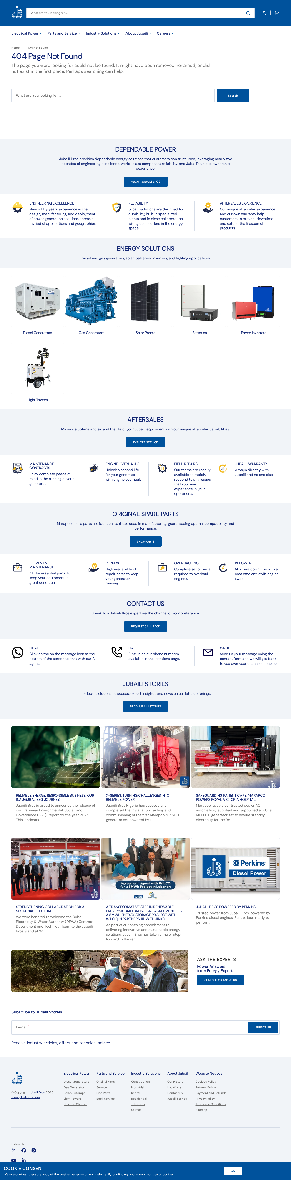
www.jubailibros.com (25, 1097)
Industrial (137, 1087)
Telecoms (138, 1104)
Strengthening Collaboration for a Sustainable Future (50, 909)
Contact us (175, 1093)
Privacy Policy (205, 1099)
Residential (139, 1099)
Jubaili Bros (37, 1092)
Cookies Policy (206, 1082)
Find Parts (103, 1093)
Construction (140, 1082)
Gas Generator (74, 1087)
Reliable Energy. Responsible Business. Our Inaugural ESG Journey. (55, 797)
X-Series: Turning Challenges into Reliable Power (137, 797)
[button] (264, 13)
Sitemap (201, 1110)
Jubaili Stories (177, 1099)
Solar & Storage (74, 1093)
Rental (135, 1093)
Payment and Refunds (211, 1093)
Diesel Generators (76, 1082)
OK (233, 1170)
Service (101, 1087)
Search (233, 96)
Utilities (136, 1110)
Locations (174, 1087)
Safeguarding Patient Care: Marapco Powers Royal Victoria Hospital (230, 797)
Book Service (105, 1099)
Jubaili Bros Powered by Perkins (226, 907)
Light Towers (72, 1099)
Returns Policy (206, 1087)
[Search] (249, 13)
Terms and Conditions (211, 1104)
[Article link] (55, 778)
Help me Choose (75, 1104)
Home (15, 48)
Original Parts (105, 1082)
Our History (175, 1082)
